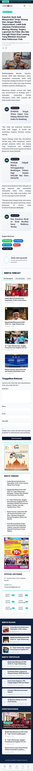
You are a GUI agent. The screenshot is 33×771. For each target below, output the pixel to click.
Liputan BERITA (8, 278)
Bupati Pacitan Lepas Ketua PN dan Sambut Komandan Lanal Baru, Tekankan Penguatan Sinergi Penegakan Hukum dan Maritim (17, 515)
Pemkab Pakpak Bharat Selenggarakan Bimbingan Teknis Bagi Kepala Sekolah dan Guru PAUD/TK (19, 170)
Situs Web (5, 421)
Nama (4, 406)
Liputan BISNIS (20, 278)
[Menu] (24, 5)
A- (3, 48)
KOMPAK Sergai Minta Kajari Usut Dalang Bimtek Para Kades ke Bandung (19, 115)
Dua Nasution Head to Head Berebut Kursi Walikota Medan (19, 223)
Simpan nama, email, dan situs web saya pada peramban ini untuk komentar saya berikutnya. (16, 431)
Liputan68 (23, 258)
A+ (6, 48)
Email (3, 413)
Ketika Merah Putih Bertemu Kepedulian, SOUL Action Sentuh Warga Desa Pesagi (17, 483)
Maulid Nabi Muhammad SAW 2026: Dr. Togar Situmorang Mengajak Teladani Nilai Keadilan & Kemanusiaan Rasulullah (17, 492)
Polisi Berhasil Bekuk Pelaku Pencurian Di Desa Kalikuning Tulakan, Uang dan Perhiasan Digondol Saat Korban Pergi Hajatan (16, 527)
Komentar (5, 388)
